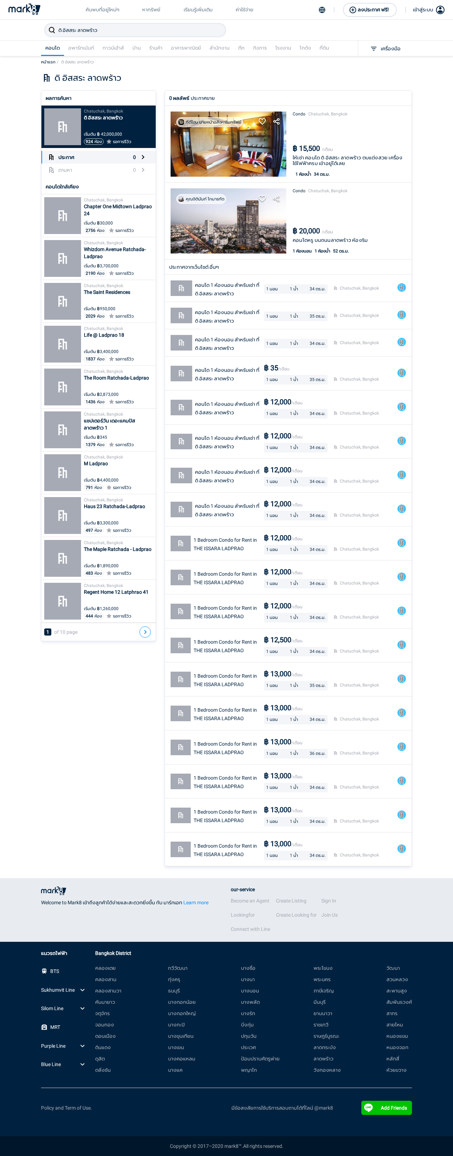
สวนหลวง (397, 979)
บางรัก (248, 1013)
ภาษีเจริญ (324, 990)
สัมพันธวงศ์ (399, 1002)
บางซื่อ (248, 968)
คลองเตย (105, 968)
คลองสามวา (108, 990)
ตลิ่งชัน (103, 1070)
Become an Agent (250, 901)
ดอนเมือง (105, 1036)
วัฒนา (393, 968)
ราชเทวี (321, 1024)
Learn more (195, 902)
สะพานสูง (396, 990)
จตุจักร (102, 1013)
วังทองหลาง (327, 1070)
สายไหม (394, 1024)
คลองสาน (105, 979)
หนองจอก (397, 1047)
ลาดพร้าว (323, 1058)
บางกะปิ (176, 1024)
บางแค (175, 1070)
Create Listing (291, 901)
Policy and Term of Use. (66, 1108)
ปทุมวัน (249, 1036)
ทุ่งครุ (174, 979)
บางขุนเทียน (181, 1036)
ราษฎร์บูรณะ (326, 1036)
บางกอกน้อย (182, 1002)
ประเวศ (248, 1047)
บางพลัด (250, 1002)
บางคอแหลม (181, 1058)
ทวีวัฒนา (178, 968)
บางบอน (250, 990)
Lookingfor (243, 915)
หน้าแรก (49, 61)
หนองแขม (397, 1036)
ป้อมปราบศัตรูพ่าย (260, 1058)
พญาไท (249, 1070)
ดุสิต (100, 1058)
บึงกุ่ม (247, 1024)
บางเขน (176, 1047)
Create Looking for (296, 915)
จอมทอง (104, 1024)
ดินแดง (103, 1047)
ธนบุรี (174, 990)
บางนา (248, 979)
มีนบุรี (320, 1002)
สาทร (391, 1013)
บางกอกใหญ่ (182, 1013)
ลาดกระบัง (325, 1047)
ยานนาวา (323, 1013)
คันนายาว (105, 1002)
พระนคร (322, 979)
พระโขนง (323, 968)
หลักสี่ (392, 1058)
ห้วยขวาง (396, 1070)
